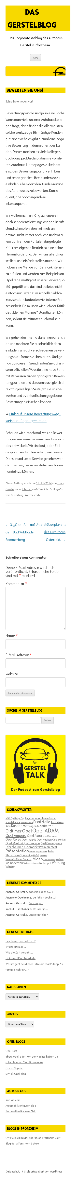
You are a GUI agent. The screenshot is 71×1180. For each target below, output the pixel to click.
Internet (27, 489)
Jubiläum (57, 822)
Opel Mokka (14, 843)
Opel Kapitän (44, 839)
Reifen (32, 851)
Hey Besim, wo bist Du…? (21, 941)
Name (12, 635)
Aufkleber (51, 818)
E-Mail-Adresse (19, 654)
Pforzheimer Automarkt (22, 847)
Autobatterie (27, 822)
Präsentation (17, 851)
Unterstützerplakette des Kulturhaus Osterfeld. (51, 532)
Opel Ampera (16, 835)
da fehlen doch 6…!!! (41, 892)
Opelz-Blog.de (14, 1068)
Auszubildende (13, 822)
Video (38, 859)
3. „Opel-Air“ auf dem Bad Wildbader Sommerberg (20, 532)
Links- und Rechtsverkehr (21, 958)
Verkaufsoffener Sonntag (19, 859)
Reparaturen (41, 851)
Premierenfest (48, 847)
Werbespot (45, 863)
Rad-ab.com (13, 1100)
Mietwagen (29, 826)
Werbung (58, 862)
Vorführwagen (49, 859)
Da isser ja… (36, 903)
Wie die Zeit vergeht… (19, 952)
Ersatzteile (41, 821)
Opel (27, 831)
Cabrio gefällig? (38, 914)
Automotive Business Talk (21, 1111)
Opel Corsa (13, 839)
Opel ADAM (45, 830)
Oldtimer (13, 831)
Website (12, 674)
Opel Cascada (50, 835)
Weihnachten (14, 863)
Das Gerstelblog (32, 18)
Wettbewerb (32, 495)
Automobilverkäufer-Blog (21, 1105)
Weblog (60, 859)
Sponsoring (26, 855)
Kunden (16, 825)
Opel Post (11, 1051)
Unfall (36, 855)
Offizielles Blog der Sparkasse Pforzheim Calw (33, 1138)
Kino (8, 826)
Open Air (57, 843)
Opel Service (31, 843)
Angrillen (40, 818)
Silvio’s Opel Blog (16, 1074)
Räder (51, 851)
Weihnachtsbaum (30, 863)
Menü (35, 57)
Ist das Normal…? (16, 947)
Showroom (13, 855)
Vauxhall (43, 855)
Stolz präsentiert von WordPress (43, 1171)
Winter (10, 866)
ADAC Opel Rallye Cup (15, 818)
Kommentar (16, 583)
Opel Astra (34, 835)
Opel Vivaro (47, 843)
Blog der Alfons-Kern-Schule (22, 1143)
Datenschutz (13, 1171)
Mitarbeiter (44, 826)
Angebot (30, 818)
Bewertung (16, 495)
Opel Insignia (29, 839)
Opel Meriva (58, 839)
